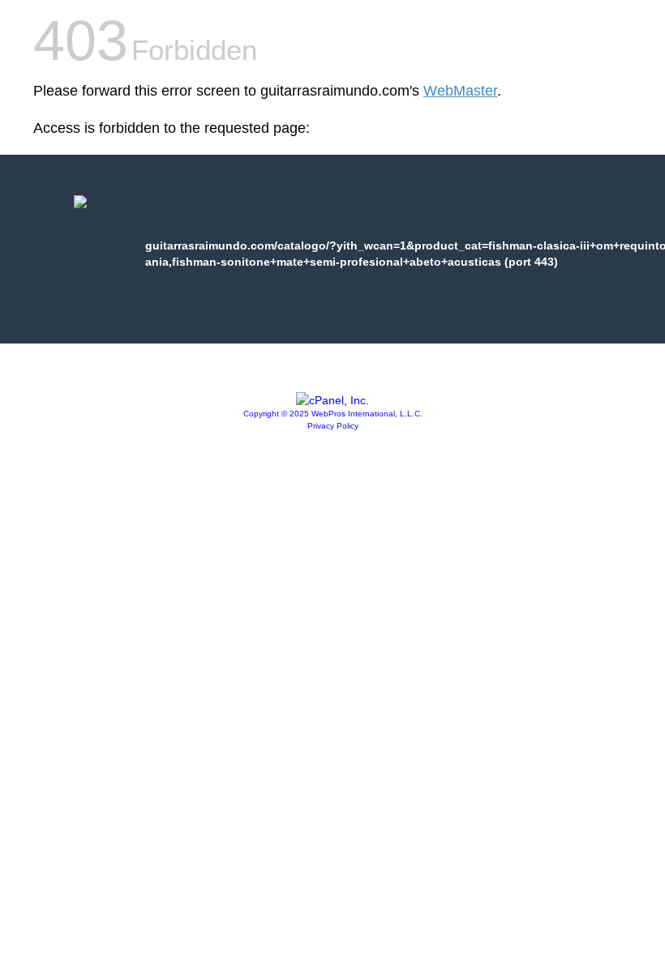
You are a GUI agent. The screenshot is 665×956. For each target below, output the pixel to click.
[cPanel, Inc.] (332, 400)
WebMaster (460, 91)
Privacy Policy (332, 425)
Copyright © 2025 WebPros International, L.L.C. (333, 413)
